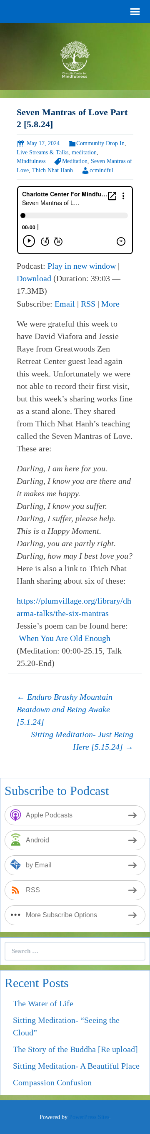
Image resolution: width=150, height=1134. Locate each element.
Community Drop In (100, 143)
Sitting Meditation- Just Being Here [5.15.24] (82, 740)
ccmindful (101, 170)
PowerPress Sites (89, 1117)
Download (34, 278)
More (110, 303)
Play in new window (82, 265)
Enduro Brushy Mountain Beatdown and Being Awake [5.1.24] (64, 709)
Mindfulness (31, 161)
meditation (84, 152)
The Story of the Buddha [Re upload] (75, 1049)
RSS (88, 303)
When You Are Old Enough (64, 638)
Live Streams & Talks (42, 152)
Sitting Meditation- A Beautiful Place (76, 1065)
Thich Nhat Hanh (52, 170)
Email (65, 303)
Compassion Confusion (52, 1082)
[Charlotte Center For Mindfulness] (75, 57)
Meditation (75, 161)
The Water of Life (43, 1003)
